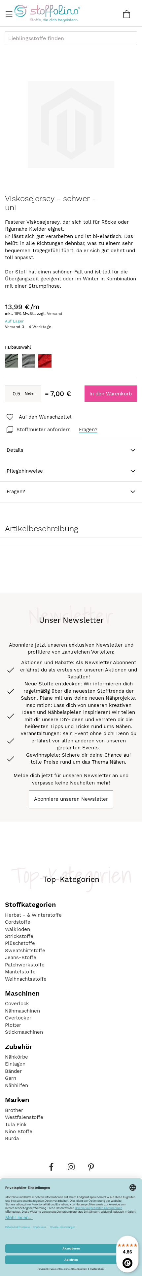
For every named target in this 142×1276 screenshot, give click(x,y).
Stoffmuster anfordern (44, 430)
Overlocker (18, 1018)
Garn (10, 1078)
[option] (11, 361)
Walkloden (17, 929)
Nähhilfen (16, 1085)
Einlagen (15, 1064)
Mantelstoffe (20, 972)
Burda (12, 1138)
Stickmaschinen (24, 1032)
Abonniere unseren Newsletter (71, 799)
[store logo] (47, 13)
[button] (38, 417)
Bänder (13, 1071)
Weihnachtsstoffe (26, 979)
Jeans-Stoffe (20, 957)
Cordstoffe (17, 922)
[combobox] (71, 38)
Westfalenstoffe (24, 1117)
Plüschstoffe (20, 943)
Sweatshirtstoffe (25, 951)
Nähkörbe (16, 1057)
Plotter (13, 1025)
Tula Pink (16, 1125)
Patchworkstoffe (25, 965)
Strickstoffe (19, 936)
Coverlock (17, 1004)
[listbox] (71, 362)
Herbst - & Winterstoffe (33, 915)
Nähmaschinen (22, 1011)
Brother (14, 1110)
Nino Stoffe (18, 1131)
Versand (54, 313)
